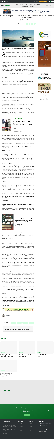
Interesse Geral (32, 6)
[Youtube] (4, 1)
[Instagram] (7, 1)
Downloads (21, 426)
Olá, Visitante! (50, 5)
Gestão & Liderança (37, 4)
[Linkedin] (5, 1)
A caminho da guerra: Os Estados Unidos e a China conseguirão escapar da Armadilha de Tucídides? (23, 220)
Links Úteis (21, 430)
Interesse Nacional (25, 6)
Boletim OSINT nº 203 (41, 355)
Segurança (31, 4)
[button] (2, 5)
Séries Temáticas (21, 427)
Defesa (26, 4)
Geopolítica (21, 4)
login (13, 333)
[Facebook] (1, 1)
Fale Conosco (36, 1)
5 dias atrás (2, 376)
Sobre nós (20, 423)
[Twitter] (2, 1)
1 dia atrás (38, 356)
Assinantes (39, 352)
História (17, 4)
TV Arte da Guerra (22, 429)
